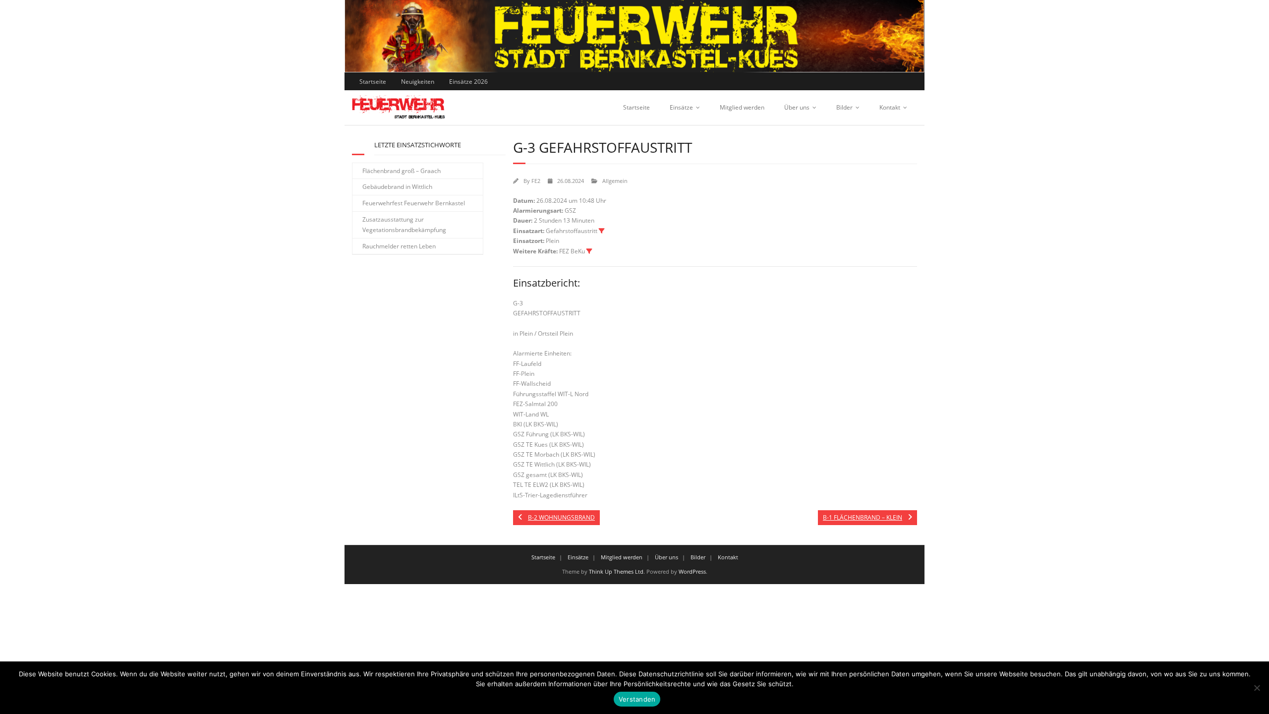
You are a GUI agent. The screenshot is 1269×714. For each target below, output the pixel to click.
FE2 (535, 180)
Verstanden (637, 699)
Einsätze (681, 107)
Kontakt (889, 107)
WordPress (692, 571)
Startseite (372, 81)
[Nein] (1257, 688)
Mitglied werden (742, 107)
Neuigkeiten (417, 81)
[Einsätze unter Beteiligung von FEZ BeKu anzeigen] (589, 251)
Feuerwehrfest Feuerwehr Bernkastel (413, 203)
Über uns (796, 107)
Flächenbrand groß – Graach (401, 171)
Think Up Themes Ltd (616, 571)
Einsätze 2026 (468, 81)
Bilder (844, 107)
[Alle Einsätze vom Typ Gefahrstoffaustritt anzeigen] (602, 231)
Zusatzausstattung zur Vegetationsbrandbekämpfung (404, 225)
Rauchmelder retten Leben (399, 246)
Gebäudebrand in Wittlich (397, 186)
